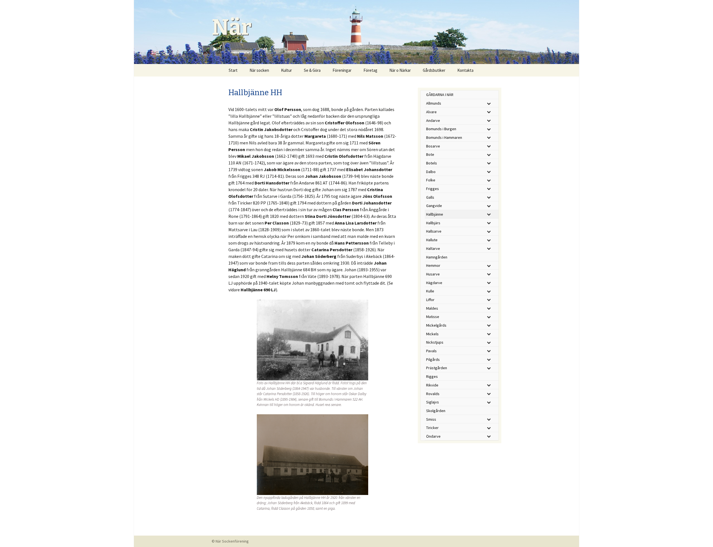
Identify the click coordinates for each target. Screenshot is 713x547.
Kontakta (465, 70)
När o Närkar (400, 70)
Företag (370, 70)
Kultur (286, 70)
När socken (259, 70)
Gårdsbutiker (434, 70)
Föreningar (342, 70)
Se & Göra (312, 70)
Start (233, 70)
